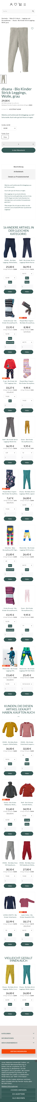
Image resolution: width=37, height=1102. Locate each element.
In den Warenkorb (18, 150)
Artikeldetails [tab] (18, 171)
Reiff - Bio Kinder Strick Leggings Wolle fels (10, 440)
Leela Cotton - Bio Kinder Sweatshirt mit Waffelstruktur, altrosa (27, 916)
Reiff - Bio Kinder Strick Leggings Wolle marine (27, 261)
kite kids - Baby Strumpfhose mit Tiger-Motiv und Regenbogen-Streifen (10, 549)
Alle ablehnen (18, 1098)
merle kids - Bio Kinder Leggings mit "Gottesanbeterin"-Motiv (10, 670)
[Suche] (33, 11)
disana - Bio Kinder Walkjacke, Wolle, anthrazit (10, 804)
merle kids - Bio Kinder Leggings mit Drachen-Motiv (27, 549)
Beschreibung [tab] (18, 167)
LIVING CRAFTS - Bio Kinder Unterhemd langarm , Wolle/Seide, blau (10, 916)
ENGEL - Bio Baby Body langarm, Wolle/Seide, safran (10, 743)
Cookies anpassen (18, 1090)
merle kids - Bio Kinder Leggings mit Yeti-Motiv (27, 670)
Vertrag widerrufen (18, 1051)
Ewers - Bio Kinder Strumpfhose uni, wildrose (27, 609)
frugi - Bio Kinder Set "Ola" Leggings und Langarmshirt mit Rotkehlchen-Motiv (10, 382)
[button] (30, 105)
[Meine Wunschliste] (15, 5)
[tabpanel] (18, 50)
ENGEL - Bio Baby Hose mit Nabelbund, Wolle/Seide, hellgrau (10, 864)
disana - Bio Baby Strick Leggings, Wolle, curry (10, 988)
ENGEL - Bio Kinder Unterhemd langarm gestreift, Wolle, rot (27, 743)
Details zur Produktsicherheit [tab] (18, 177)
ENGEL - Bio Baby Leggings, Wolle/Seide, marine (10, 261)
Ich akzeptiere (18, 1094)
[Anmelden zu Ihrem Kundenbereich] (11, 5)
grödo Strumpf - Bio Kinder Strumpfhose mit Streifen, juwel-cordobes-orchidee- (10, 609)
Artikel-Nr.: (5, 109)
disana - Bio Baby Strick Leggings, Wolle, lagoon (27, 493)
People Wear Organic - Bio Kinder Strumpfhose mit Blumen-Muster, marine (10, 493)
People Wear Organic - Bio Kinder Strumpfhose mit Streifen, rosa (27, 382)
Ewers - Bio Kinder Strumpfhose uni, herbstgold (27, 441)
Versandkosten (15, 103)
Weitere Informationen (10, 1086)
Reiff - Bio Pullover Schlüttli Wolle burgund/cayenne (27, 804)
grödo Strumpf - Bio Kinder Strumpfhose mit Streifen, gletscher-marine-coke (10, 322)
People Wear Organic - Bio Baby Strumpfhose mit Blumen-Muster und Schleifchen (27, 322)
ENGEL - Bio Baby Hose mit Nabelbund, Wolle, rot (27, 864)
